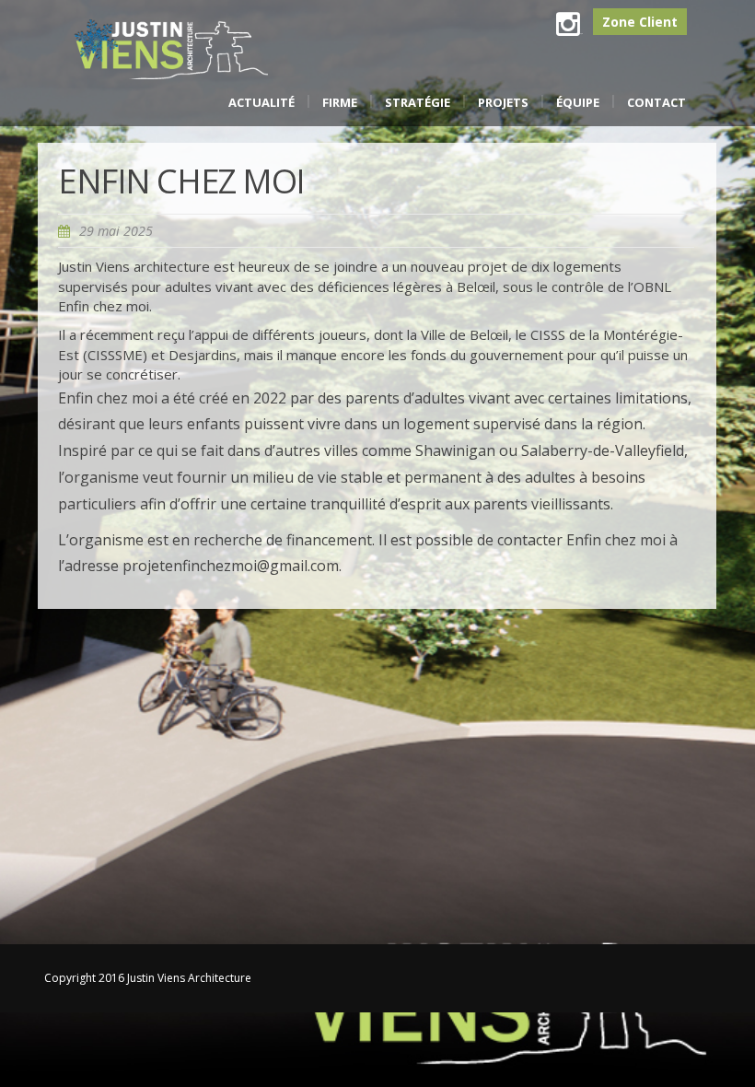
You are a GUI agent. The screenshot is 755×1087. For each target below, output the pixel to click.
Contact (656, 102)
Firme (339, 102)
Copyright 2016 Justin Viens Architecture (147, 978)
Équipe (577, 102)
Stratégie (417, 102)
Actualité (261, 102)
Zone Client (640, 21)
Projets (503, 102)
